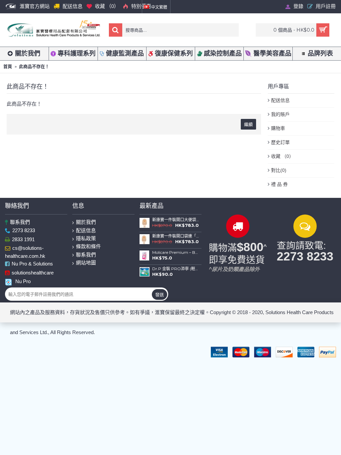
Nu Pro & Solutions (32, 264)
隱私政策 (86, 238)
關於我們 (86, 222)
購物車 (278, 128)
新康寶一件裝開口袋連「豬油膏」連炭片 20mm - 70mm (175, 236)
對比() (278, 170)
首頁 (7, 66)
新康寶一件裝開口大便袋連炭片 (175, 220)
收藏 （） (282, 156)
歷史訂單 (280, 142)
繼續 (248, 124)
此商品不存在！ (34, 66)
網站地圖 (86, 262)
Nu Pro (23, 281)
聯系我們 (20, 222)
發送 (159, 294)
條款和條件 (88, 246)
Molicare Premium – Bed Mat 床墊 (175, 252)
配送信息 (280, 100)
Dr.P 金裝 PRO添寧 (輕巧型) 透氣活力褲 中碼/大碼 (175, 268)
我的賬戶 (280, 114)
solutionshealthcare (33, 272)
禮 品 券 (279, 184)
